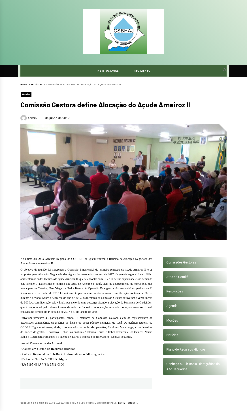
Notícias (26, 94)
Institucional (108, 70)
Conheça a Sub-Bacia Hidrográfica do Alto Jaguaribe (193, 366)
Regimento (142, 70)
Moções (172, 320)
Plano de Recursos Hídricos (185, 349)
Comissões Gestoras (181, 262)
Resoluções (174, 291)
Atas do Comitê (177, 277)
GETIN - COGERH (127, 403)
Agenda (172, 306)
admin (32, 118)
